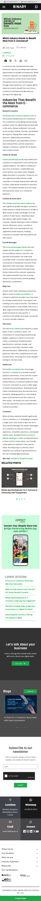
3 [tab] (22, 499)
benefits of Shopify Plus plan (22, 458)
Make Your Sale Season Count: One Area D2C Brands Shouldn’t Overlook (20, 591)
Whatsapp (30, 804)
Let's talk (18, 664)
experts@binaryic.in (30, 2)
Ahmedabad (7, 812)
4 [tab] (24, 499)
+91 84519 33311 (30, 809)
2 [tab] (19, 499)
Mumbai (6, 809)
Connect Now (20, 898)
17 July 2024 (9, 56)
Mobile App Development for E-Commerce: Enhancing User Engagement (20, 599)
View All (30, 691)
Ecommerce (7, 53)
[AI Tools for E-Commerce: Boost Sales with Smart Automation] (20, 704)
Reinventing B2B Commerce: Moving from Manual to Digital (18, 616)
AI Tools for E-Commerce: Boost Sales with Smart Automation (19, 582)
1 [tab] (17, 499)
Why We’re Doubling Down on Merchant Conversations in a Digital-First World (20, 607)
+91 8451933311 (12, 2)
